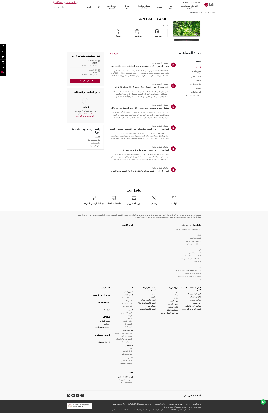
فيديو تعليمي (127, 301)
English (94, 63)
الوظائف (107, 324)
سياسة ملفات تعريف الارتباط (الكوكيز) (140, 404)
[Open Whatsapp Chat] (263, 402)
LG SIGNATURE (104, 302)
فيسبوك (129, 327)
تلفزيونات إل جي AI (125, 380)
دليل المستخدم (127, 303)
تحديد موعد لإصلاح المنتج (123, 333)
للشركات (59, 2)
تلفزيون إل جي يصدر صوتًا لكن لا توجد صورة (146, 149)
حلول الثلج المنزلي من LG (169, 313)
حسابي (130, 358)
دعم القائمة (164, 25)
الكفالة (97, 137)
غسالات (175, 295)
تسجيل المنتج (128, 292)
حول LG (107, 310)
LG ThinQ (106, 317)
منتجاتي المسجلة (126, 363)
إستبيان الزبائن (127, 324)
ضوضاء (198, 88)
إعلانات (129, 348)
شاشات (153, 294)
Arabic (95, 72)
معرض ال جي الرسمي (101, 295)
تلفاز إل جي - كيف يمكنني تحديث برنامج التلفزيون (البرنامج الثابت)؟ (139, 170)
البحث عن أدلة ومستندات (85, 81)
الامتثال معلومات (104, 342)
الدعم (131, 288)
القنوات (198, 80)
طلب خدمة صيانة (94, 140)
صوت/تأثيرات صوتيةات (196, 72)
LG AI (131, 373)
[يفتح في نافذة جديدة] (82, 395)
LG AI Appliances (172, 310)
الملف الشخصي (126, 360)
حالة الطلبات (127, 321)
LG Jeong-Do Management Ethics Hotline (81, 406)
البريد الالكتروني (127, 225)
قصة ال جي (105, 288)
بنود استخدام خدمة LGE (176, 404)
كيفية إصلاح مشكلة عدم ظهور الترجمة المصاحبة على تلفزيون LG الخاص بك (139, 107)
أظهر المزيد (115, 53)
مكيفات (153, 297)
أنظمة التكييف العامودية (148, 309)
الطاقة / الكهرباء (195, 76)
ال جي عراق (71, 2)
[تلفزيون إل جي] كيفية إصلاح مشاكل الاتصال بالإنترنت (141, 86)
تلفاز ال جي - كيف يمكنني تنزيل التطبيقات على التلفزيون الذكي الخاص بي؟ (139, 65)
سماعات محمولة (195, 300)
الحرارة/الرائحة (196, 92)
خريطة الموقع (197, 404)
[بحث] (54, 7)
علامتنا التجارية (105, 321)
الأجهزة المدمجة (173, 304)
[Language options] (62, 7)
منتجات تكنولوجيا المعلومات (149, 289)
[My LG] (58, 7)
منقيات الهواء (151, 306)
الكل (199, 67)
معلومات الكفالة (126, 342)
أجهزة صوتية (197, 303)
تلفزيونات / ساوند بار (194, 294)
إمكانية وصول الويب (119, 404)
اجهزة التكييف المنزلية (148, 300)
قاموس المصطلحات (102, 335)
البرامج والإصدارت (126, 306)
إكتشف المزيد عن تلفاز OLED (191, 309)
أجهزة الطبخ (174, 301)
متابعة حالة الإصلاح (125, 336)
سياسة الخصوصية (160, 404)
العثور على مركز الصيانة (124, 339)
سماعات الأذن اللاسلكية (193, 306)
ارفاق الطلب (95, 143)
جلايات (176, 298)
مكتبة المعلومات (126, 298)
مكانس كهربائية (173, 307)
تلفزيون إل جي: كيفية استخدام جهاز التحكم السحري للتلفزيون (139, 128)
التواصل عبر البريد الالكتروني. (85, 116)
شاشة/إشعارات (195, 84)
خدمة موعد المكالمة (86, 113)
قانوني (188, 404)
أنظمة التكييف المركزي (148, 303)
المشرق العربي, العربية (190, 395)
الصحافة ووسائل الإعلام (102, 327)
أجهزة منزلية (173, 288)
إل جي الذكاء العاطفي (125, 377)
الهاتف (129, 316)
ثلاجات (176, 292)
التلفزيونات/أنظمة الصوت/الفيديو (191, 289)
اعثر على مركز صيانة (93, 146)
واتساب (129, 318)
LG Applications (127, 354)
